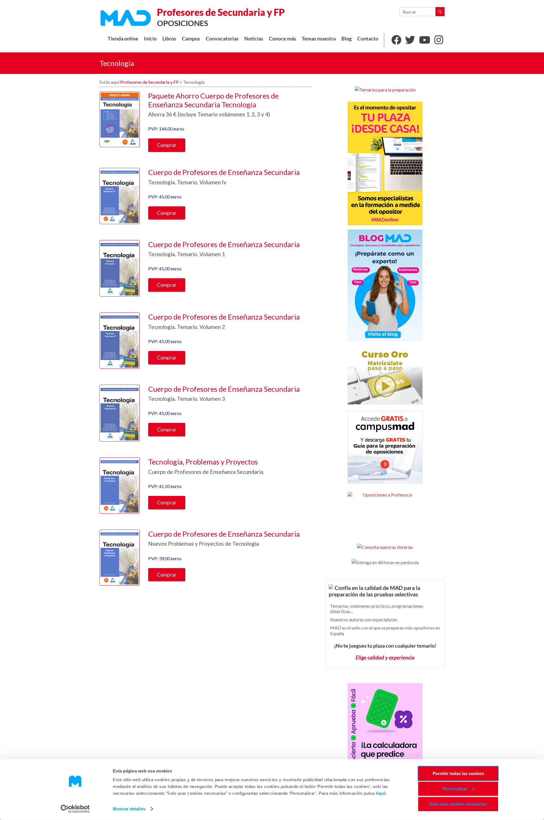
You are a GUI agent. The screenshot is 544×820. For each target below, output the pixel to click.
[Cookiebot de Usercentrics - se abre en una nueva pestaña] (75, 809)
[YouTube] (425, 40)
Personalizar (455, 788)
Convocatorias (222, 39)
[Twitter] (410, 40)
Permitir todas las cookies (458, 773)
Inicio (150, 39)
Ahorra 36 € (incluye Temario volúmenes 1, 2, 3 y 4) (209, 114)
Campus (191, 39)
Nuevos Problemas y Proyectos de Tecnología (203, 543)
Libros (169, 39)
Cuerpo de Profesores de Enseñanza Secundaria (224, 172)
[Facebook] (396, 40)
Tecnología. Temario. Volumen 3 (186, 398)
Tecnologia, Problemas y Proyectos (203, 461)
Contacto (367, 39)
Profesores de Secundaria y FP (221, 12)
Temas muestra (319, 39)
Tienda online (123, 39)
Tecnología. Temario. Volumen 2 (186, 327)
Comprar (167, 145)
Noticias (253, 39)
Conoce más (282, 39)
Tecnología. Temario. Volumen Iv (187, 182)
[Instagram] (439, 40)
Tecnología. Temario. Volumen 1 (186, 254)
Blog (346, 39)
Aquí (381, 793)
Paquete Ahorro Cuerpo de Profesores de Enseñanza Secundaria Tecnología (213, 100)
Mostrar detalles (129, 808)
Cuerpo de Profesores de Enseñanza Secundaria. (206, 471)
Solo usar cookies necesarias (458, 804)
